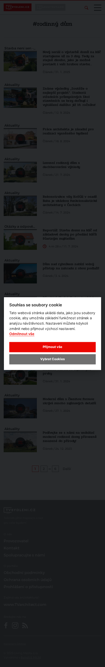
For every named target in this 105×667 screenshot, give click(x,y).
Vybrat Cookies (52, 359)
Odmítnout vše (21, 334)
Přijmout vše (52, 347)
